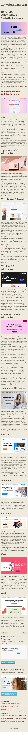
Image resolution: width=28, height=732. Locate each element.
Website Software (17, 670)
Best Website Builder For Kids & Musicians (10, 703)
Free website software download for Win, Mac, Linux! (9, 694)
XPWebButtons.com (14, 4)
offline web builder (22, 116)
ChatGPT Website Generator (8, 662)
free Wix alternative (8, 297)
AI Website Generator (10, 638)
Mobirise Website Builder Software (10, 93)
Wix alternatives (13, 336)
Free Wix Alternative (18, 86)
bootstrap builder (4, 175)
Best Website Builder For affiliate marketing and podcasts (13, 710)
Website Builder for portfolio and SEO (9, 706)
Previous (4, 632)
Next (24, 632)
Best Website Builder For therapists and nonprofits (11, 705)
